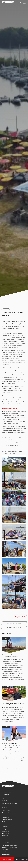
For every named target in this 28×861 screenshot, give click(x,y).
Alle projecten (5, 838)
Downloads (5, 815)
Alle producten (6, 854)
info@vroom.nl (5, 794)
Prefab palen (5, 849)
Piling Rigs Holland (7, 819)
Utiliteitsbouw (5, 831)
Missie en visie (5, 817)
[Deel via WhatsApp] (16, 616)
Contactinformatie (6, 810)
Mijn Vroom (5, 822)
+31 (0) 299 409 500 (22, 859)
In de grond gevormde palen (9, 845)
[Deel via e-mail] (20, 616)
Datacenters (5, 835)
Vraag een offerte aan (7, 813)
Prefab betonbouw (6, 852)
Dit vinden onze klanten (13, 623)
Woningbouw (5, 829)
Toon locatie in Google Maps (9, 803)
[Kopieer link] (24, 616)
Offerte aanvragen (6, 859)
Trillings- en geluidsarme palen (10, 847)
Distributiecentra (6, 833)
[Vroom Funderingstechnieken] (8, 3)
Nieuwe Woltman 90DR (15, 627)
